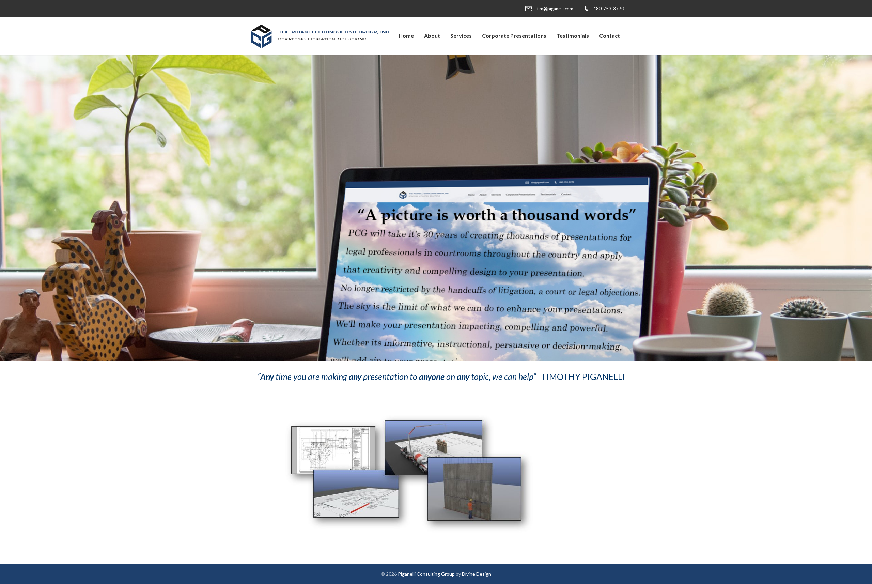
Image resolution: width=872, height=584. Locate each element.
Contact (609, 35)
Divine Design (476, 574)
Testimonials (573, 35)
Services (461, 35)
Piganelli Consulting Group (426, 574)
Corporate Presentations (514, 35)
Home (406, 35)
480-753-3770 (608, 8)
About (432, 35)
